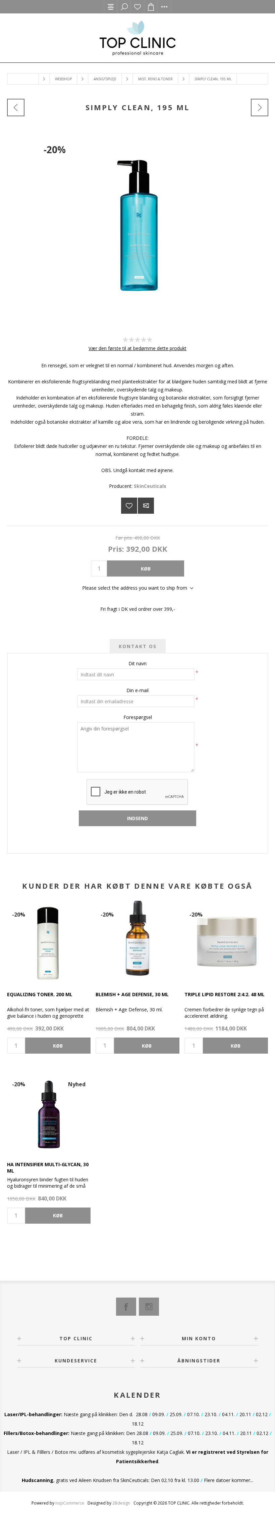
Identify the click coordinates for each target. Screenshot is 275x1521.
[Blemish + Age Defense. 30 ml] (137, 942)
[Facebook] (126, 1307)
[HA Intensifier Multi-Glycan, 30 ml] (49, 1112)
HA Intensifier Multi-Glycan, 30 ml (48, 1167)
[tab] (138, 646)
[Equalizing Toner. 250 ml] (49, 942)
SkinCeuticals (150, 486)
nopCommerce (69, 1503)
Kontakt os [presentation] (138, 646)
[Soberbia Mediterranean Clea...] (259, 107)
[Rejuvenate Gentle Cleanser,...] (15, 107)
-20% (55, 149)
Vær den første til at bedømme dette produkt (137, 348)
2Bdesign (121, 1503)
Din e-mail (137, 690)
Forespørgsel (137, 717)
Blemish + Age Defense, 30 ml (132, 994)
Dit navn (137, 663)
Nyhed (77, 1084)
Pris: (116, 549)
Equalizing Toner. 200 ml (39, 994)
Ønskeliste (137, 6)
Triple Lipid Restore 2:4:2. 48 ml (224, 994)
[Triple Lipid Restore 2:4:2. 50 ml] (226, 942)
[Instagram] (149, 1307)
